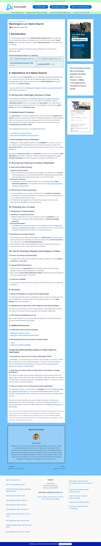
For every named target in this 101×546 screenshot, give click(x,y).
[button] (40, 7)
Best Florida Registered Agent (15, 484)
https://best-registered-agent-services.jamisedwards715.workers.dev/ (81, 483)
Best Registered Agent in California (17, 509)
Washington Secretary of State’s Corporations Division (44, 88)
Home (10, 21)
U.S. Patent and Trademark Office (20, 133)
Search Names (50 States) (65, 544)
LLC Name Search (19, 21)
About (39, 497)
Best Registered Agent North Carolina (18, 532)
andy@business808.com (54, 492)
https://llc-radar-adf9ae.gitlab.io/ (79, 502)
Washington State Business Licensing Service (24, 135)
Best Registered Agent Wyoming (16, 505)
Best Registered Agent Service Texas (17, 520)
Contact (45, 497)
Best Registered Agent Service (15, 496)
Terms (61, 497)
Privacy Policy (53, 497)
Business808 (20, 7)
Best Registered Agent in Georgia (16, 500)
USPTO (12, 343)
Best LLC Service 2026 (13, 480)
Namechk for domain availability (20, 345)
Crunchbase (55, 499)
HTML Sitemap (46, 499)
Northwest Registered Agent (20, 63)
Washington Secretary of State (20, 333)
